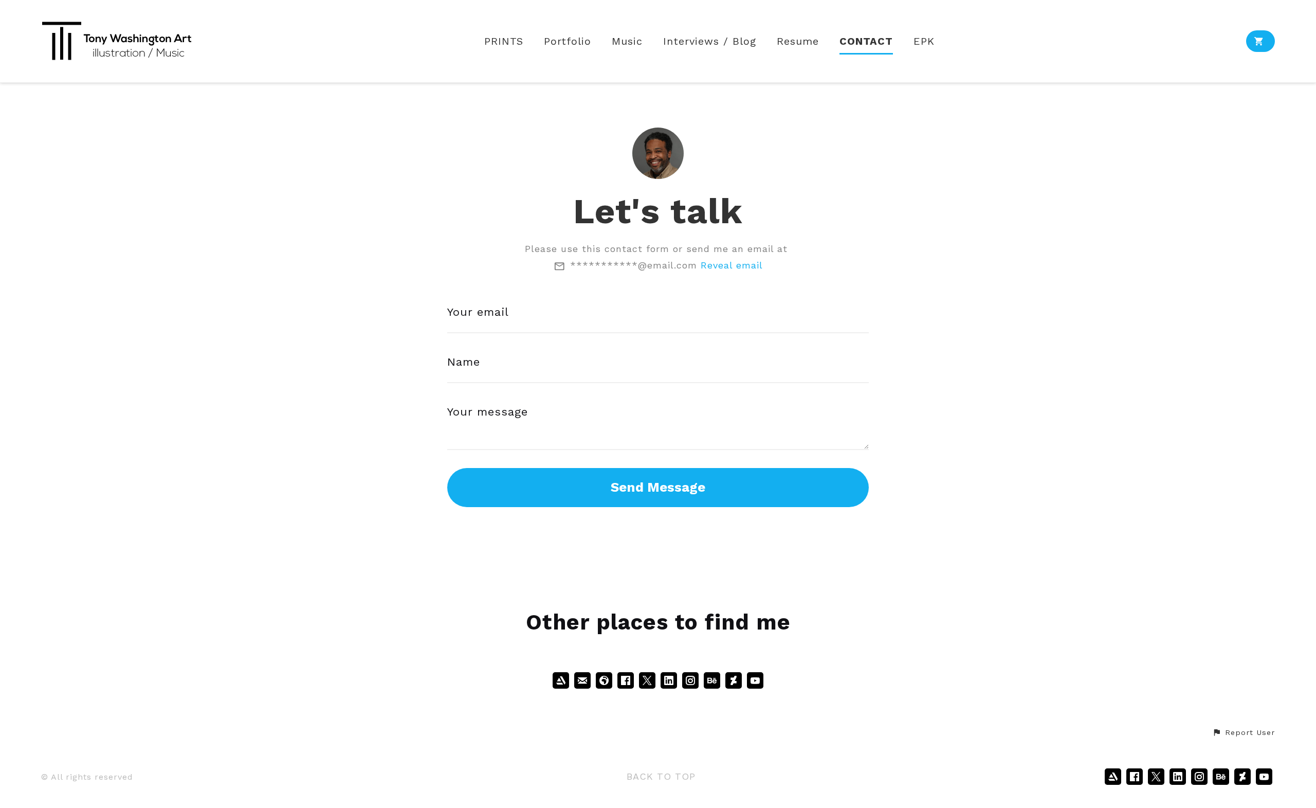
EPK (924, 41)
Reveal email (732, 265)
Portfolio (567, 41)
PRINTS (503, 41)
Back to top (661, 776)
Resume (798, 41)
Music (627, 41)
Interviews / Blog (709, 41)
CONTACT (866, 41)
